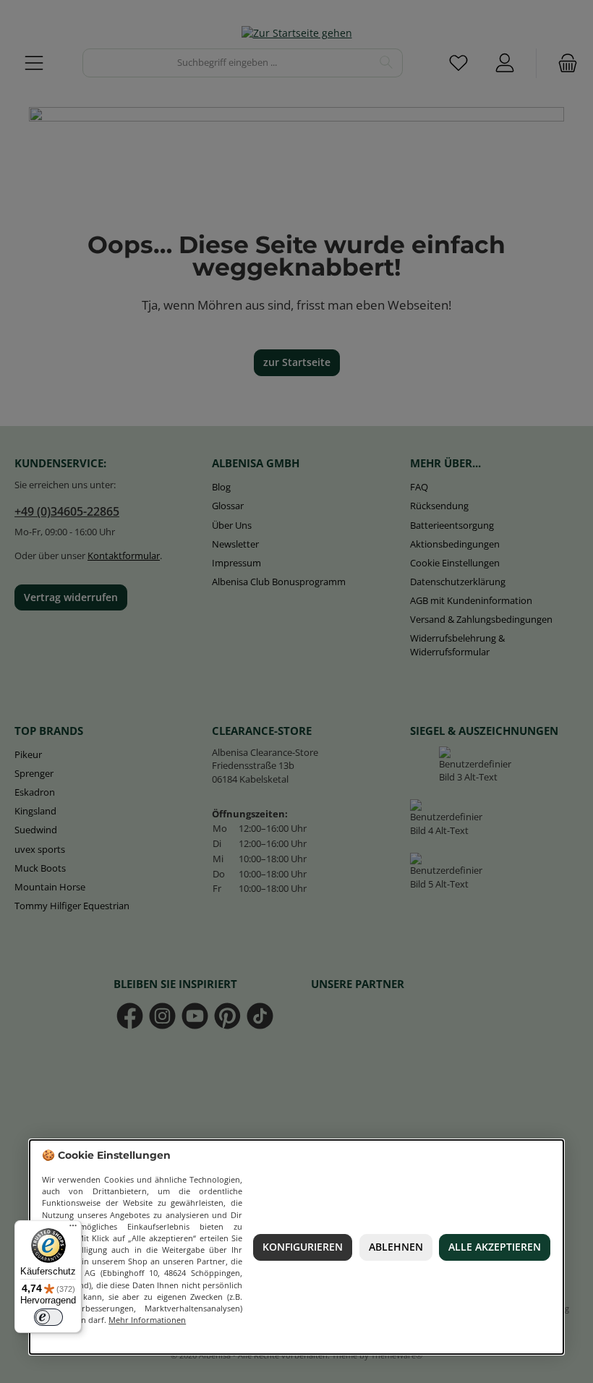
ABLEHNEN (396, 1247)
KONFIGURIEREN (303, 1247)
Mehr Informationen (147, 1319)
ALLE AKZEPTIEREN (494, 1247)
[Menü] (73, 1229)
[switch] (48, 1317)
